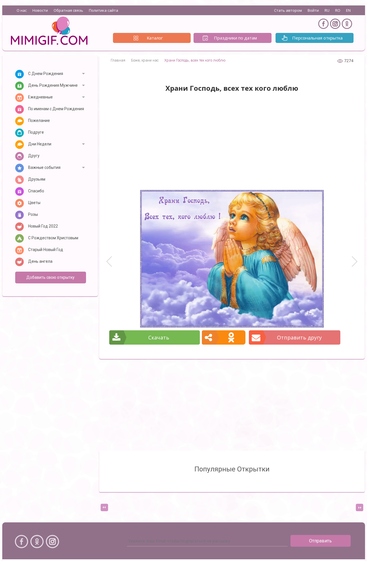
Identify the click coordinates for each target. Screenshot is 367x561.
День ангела (40, 261)
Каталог (155, 38)
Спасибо (36, 191)
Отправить (320, 541)
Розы (33, 214)
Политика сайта (103, 10)
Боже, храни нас (145, 60)
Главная (118, 60)
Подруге (36, 132)
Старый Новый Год (45, 249)
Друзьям (36, 179)
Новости (40, 10)
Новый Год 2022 (43, 226)
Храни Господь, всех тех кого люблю (195, 60)
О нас (22, 10)
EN (348, 10)
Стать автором (288, 10)
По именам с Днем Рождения (56, 108)
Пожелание (39, 120)
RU (327, 10)
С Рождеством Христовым (53, 238)
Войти (313, 10)
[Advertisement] (232, 144)
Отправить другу (299, 337)
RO (337, 10)
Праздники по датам (235, 38)
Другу (34, 155)
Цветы (34, 202)
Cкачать (158, 337)
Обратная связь (68, 10)
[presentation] (104, 507)
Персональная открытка (317, 38)
